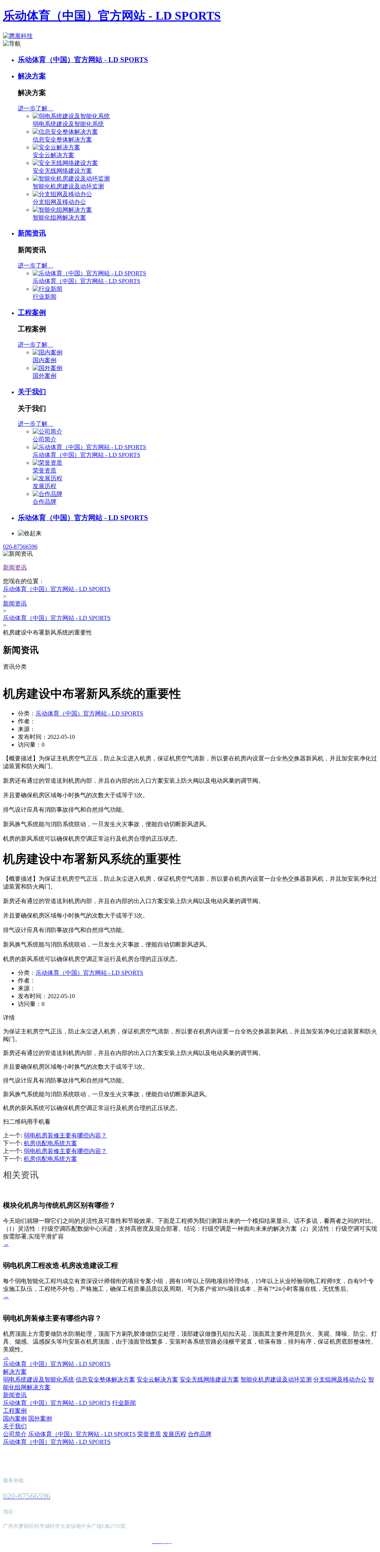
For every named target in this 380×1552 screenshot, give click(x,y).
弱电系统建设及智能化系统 (68, 124)
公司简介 (44, 439)
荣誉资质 (44, 470)
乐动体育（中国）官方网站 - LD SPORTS (112, 15)
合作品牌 (44, 502)
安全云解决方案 (53, 155)
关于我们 (32, 392)
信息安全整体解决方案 (62, 139)
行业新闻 (44, 296)
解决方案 (32, 76)
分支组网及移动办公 (59, 202)
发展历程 (44, 486)
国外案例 (44, 376)
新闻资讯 (32, 233)
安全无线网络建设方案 (62, 171)
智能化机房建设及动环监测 (68, 186)
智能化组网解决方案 (59, 217)
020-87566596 (20, 546)
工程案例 (32, 312)
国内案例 (44, 360)
